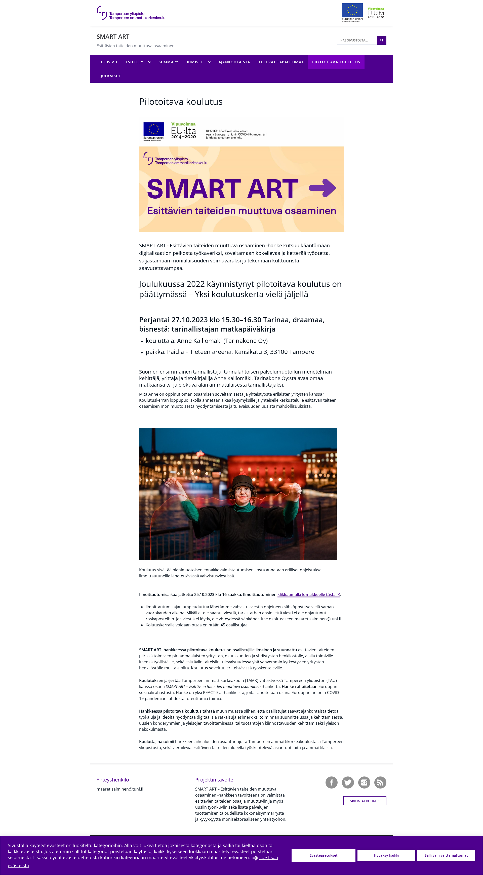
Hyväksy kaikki (386, 855)
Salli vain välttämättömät (446, 855)
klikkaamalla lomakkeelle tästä (306, 594)
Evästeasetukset (324, 855)
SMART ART (113, 36)
